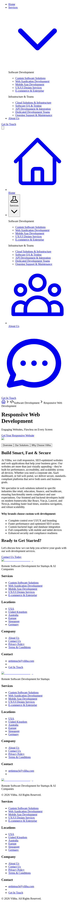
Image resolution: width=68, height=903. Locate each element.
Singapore (14, 621)
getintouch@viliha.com (21, 660)
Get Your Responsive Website (17, 435)
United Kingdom (17, 611)
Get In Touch (8, 124)
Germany (13, 624)
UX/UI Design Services (28, 87)
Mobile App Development (29, 84)
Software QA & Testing (28, 105)
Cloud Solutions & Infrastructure (33, 102)
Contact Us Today (11, 557)
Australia (13, 615)
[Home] (3, 402)
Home (11, 4)
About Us (13, 118)
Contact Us (14, 641)
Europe (12, 618)
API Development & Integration (33, 108)
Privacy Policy (16, 644)
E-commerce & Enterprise (29, 90)
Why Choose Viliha (41, 445)
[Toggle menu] (2, 128)
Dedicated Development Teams (32, 112)
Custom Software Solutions (30, 78)
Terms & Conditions (19, 647)
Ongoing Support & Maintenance (33, 115)
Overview (7, 445)
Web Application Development (32, 81)
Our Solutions (22, 445)
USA (11, 608)
